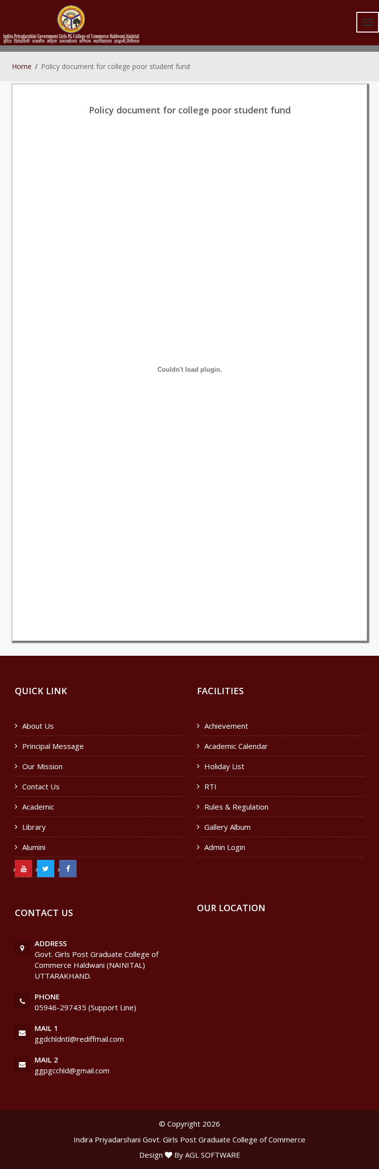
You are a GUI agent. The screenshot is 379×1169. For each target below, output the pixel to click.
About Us (38, 726)
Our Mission (42, 766)
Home (22, 66)
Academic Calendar (236, 746)
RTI (210, 786)
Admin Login (224, 847)
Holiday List (224, 766)
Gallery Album (227, 827)
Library (34, 827)
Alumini (33, 847)
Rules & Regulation (236, 807)
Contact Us (41, 786)
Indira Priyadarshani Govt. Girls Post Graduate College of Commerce (189, 1139)
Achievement (226, 726)
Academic (38, 807)
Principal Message (53, 746)
